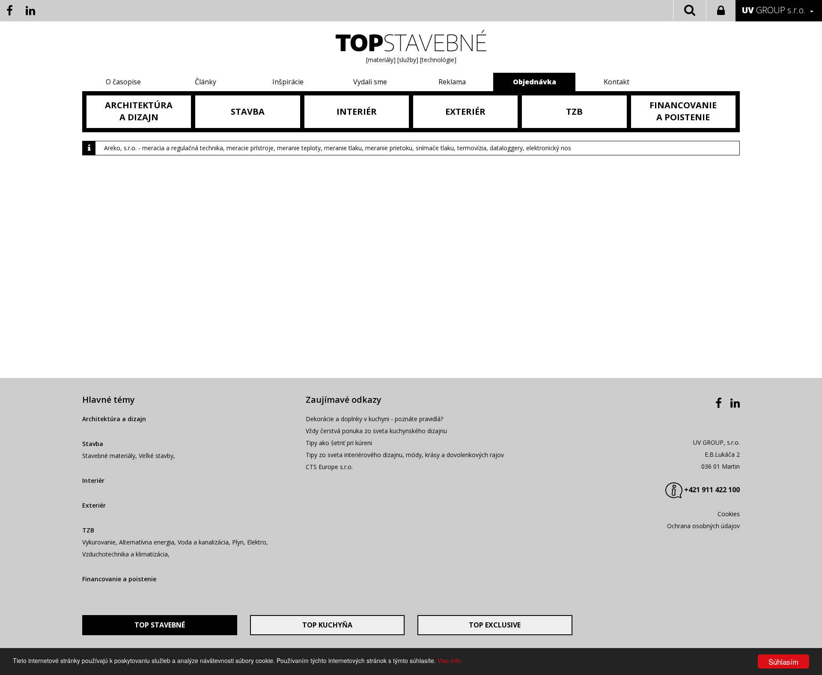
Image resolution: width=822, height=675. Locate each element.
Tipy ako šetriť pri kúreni (339, 443)
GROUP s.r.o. (774, 10)
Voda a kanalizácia (203, 542)
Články (205, 81)
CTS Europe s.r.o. (329, 467)
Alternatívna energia (146, 542)
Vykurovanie (99, 542)
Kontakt (616, 81)
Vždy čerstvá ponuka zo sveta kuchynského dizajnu (376, 431)
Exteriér (94, 505)
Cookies (729, 514)
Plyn (238, 542)
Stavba (92, 444)
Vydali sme (370, 81)
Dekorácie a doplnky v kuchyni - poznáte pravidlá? (374, 419)
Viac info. (450, 660)
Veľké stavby (156, 456)
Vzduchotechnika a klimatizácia (125, 554)
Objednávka (534, 81)
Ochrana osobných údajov (703, 526)
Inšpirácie (288, 81)
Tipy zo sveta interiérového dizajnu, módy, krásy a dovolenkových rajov (405, 455)
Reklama (452, 81)
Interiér (93, 480)
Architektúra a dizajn (114, 419)
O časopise (123, 81)
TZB (88, 530)
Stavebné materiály (108, 456)
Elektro (256, 542)
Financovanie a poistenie (119, 579)
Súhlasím (783, 661)
